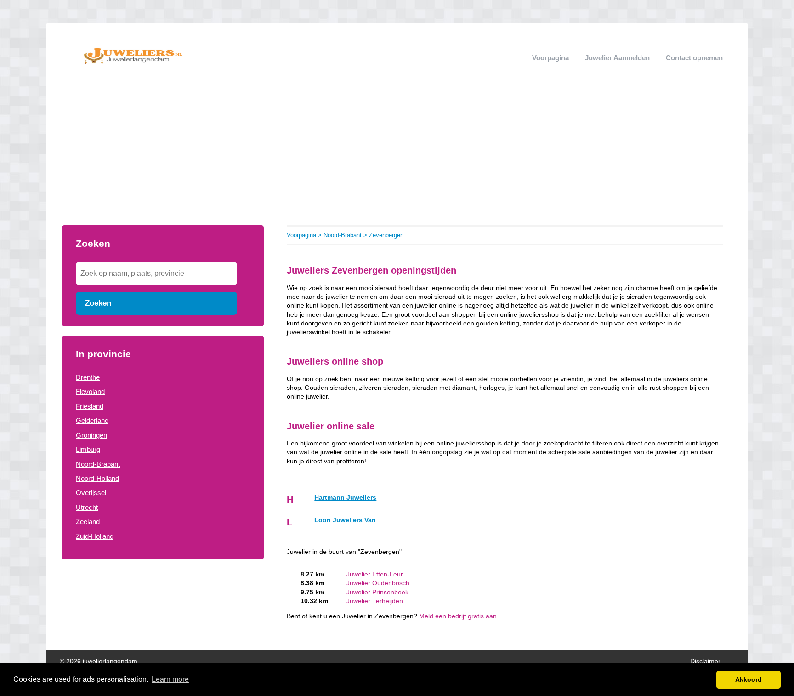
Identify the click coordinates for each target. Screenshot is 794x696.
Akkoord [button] (748, 679)
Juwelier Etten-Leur (374, 574)
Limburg (88, 449)
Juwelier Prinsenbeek (377, 592)
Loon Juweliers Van (345, 520)
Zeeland (88, 521)
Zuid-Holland (94, 536)
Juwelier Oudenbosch (377, 583)
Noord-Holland (97, 478)
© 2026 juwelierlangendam (98, 661)
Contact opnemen (694, 58)
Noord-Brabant (98, 464)
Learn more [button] (170, 679)
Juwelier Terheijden (374, 601)
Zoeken (98, 303)
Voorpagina (550, 58)
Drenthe (88, 377)
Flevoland (90, 391)
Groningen (91, 435)
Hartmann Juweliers (345, 497)
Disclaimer (705, 661)
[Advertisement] (397, 156)
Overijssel (91, 492)
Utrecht (87, 507)
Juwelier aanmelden (617, 58)
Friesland (89, 406)
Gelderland (92, 420)
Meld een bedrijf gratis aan (458, 616)
